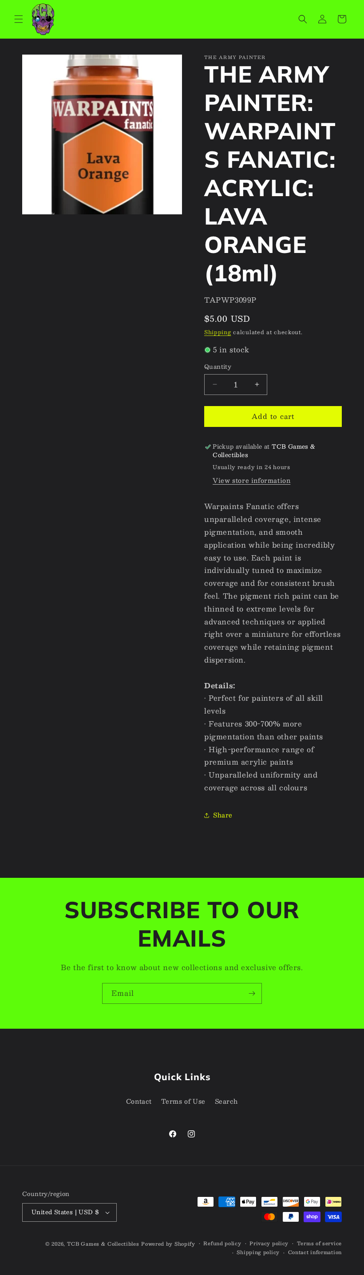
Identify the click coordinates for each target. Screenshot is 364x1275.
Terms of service (319, 1243)
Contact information (315, 1252)
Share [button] (223, 814)
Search (226, 1101)
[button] (18, 19)
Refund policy (222, 1243)
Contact (139, 1101)
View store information (251, 480)
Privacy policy (269, 1243)
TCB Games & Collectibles (103, 1243)
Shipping (217, 332)
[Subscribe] (251, 993)
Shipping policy (258, 1252)
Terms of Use (183, 1101)
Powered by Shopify (168, 1243)
